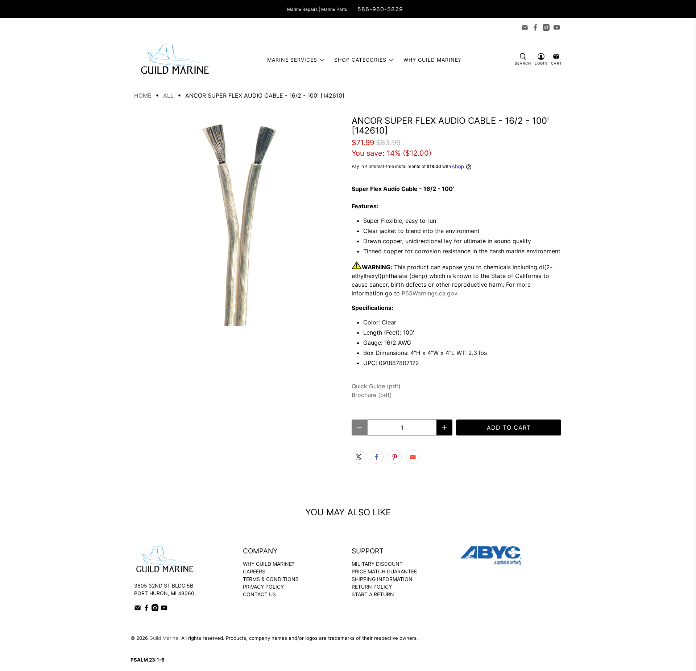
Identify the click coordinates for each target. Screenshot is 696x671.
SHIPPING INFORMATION (382, 579)
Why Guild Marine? (432, 60)
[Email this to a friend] (413, 457)
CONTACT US (259, 594)
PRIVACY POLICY (263, 587)
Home (143, 95)
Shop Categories (360, 60)
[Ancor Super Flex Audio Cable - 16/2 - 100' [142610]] (239, 221)
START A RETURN (373, 594)
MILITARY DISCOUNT (377, 564)
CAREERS (254, 571)
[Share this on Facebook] (377, 457)
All (168, 95)
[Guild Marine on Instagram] (546, 27)
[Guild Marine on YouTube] (556, 27)
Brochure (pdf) (372, 394)
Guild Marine (163, 638)
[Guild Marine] (174, 60)
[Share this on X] (358, 457)
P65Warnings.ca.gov (429, 293)
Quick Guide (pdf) (376, 386)
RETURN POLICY (372, 587)
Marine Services (292, 60)
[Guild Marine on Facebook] (535, 27)
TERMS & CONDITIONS (271, 579)
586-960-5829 (380, 9)
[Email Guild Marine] (524, 27)
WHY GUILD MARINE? (268, 564)
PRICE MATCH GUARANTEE (384, 571)
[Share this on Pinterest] (395, 457)
